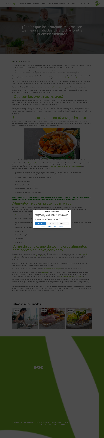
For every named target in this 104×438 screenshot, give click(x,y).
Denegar (52, 223)
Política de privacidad (53, 226)
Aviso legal (61, 226)
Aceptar (40, 223)
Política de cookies (45, 226)
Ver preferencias (63, 223)
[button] (68, 211)
